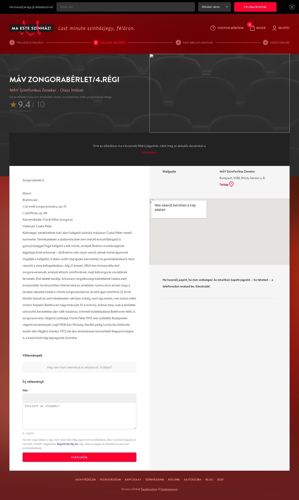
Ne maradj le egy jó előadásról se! (31, 7)
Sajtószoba (192, 479)
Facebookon (149, 489)
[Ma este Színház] (31, 27)
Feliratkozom (110, 479)
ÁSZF (220, 479)
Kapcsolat (133, 479)
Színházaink (154, 479)
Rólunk (174, 479)
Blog (209, 479)
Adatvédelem (85, 479)
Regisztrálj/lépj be (67, 443)
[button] (292, 7)
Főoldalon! (149, 152)
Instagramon (169, 489)
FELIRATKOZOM (255, 7)
